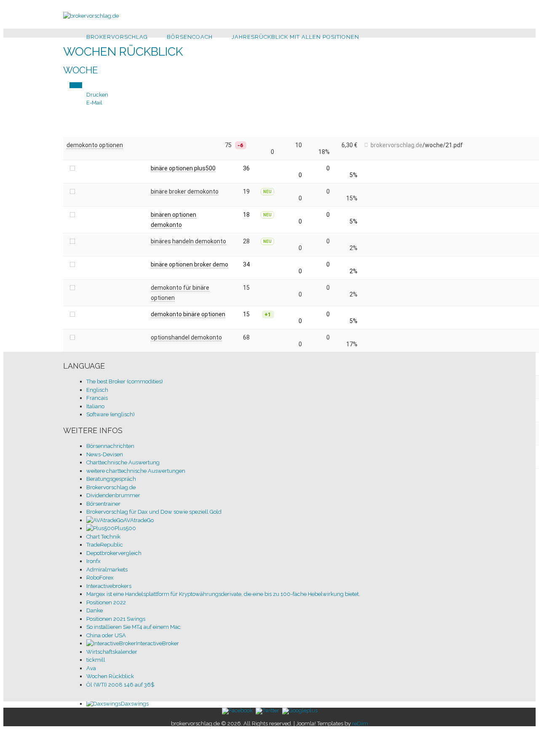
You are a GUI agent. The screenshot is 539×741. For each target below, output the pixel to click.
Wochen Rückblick (110, 676)
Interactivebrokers (108, 586)
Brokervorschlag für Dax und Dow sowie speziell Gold (153, 512)
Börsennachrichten (110, 446)
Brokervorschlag (117, 37)
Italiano (95, 406)
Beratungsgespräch (111, 479)
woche (80, 70)
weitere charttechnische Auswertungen (135, 471)
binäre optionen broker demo (189, 264)
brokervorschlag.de (396, 145)
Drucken (97, 95)
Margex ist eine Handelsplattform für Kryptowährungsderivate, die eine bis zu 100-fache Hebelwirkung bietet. (223, 594)
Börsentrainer (103, 504)
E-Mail (94, 103)
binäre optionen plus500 (183, 168)
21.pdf (454, 145)
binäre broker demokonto (185, 191)
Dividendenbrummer (113, 495)
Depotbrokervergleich (113, 553)
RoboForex (100, 577)
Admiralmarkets (107, 569)
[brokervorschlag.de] (91, 16)
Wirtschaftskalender (111, 652)
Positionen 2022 (106, 602)
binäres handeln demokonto (188, 241)
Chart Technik (103, 537)
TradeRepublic (104, 545)
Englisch (97, 390)
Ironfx (93, 561)
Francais (97, 398)
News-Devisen (104, 454)
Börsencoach (190, 37)
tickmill (95, 660)
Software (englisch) (110, 414)
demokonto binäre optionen (188, 314)
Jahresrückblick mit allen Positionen (295, 37)
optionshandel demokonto (186, 337)
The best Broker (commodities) (124, 381)
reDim (360, 723)
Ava (91, 668)
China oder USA (106, 635)
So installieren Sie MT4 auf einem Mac (133, 627)
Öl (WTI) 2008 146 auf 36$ (120, 685)
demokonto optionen (95, 145)
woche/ (435, 145)
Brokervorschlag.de (111, 487)
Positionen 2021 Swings (115, 619)
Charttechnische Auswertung (123, 462)
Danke (94, 610)
